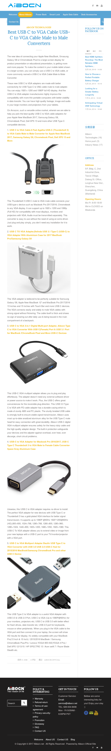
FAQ (37, 727)
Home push (90, 141)
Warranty (39, 698)
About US (50, 739)
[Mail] (97, 5)
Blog (73, 739)
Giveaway (39, 723)
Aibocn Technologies (38, 27)
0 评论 (33, 660)
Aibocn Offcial (52, 660)
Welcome (38, 739)
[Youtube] (101, 5)
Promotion (39, 720)
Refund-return (41, 702)
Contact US (40, 730)
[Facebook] (93, 5)
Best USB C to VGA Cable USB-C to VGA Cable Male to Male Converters (39, 37)
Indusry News (91, 144)
